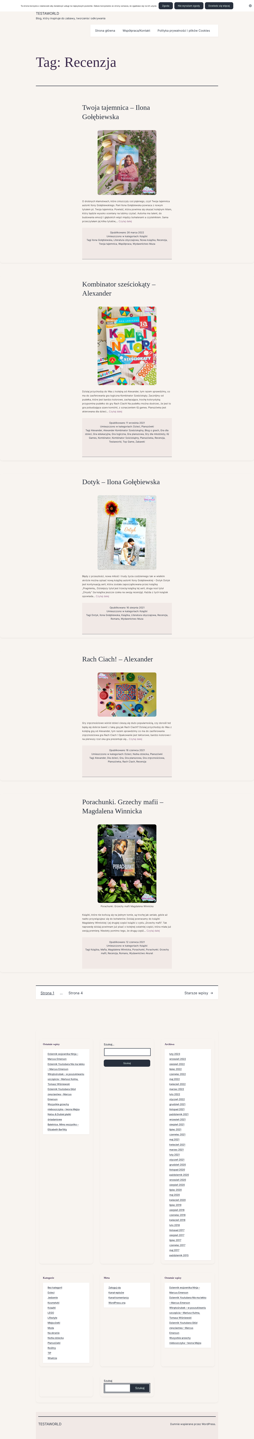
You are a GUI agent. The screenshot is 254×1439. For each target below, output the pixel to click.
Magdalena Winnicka (119, 949)
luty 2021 (174, 1154)
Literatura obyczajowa (126, 239)
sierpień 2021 (176, 1124)
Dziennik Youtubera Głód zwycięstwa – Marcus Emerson (62, 1094)
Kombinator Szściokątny (125, 437)
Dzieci (136, 426)
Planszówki (147, 426)
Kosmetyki (53, 1302)
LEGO (51, 1312)
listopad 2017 (176, 1230)
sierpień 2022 (177, 1064)
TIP (49, 1352)
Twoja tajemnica (108, 243)
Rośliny (52, 1347)
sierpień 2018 (176, 1209)
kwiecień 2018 (177, 1219)
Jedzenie (53, 1297)
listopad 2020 (177, 1169)
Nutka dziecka (141, 754)
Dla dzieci (112, 757)
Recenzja (162, 239)
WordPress (208, 1424)
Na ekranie (54, 1332)
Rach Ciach (128, 761)
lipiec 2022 (175, 1069)
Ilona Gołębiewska (102, 239)
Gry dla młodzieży (155, 434)
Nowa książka (148, 239)
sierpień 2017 (176, 1235)
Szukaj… (109, 1044)
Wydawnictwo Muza (144, 243)
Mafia (104, 949)
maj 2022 (174, 1079)
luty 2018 (174, 1225)
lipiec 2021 (175, 1129)
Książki (143, 236)
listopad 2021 (177, 1109)
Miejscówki (54, 1322)
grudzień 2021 (177, 1104)
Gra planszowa (135, 434)
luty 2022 (174, 1094)
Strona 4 (75, 993)
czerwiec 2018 (177, 1214)
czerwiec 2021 (177, 1134)
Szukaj (108, 1380)
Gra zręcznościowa (153, 757)
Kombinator (104, 437)
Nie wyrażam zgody (189, 5)
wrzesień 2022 (177, 1058)
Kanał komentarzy (118, 1297)
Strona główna (105, 30)
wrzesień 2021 (177, 1119)
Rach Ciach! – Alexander (117, 659)
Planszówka (146, 437)
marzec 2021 (176, 1149)
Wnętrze (52, 1358)
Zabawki (140, 441)
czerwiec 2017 (177, 1245)
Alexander (96, 430)
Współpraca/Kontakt (136, 30)
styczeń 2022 (177, 1099)
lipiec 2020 (175, 1189)
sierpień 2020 (177, 1184)
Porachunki (138, 949)
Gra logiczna (119, 434)
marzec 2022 (176, 1089)
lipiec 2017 (175, 1240)
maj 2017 (174, 1250)
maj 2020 (174, 1194)
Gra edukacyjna (101, 434)
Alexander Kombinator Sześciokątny (123, 430)
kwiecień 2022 (177, 1084)
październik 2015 (179, 1255)
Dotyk (95, 615)
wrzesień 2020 (177, 1179)
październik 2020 (179, 1174)
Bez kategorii (55, 1287)
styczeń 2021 (176, 1159)
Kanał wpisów (116, 1292)
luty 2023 (174, 1053)
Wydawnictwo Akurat (141, 953)
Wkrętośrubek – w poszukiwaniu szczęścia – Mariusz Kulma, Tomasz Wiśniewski (66, 1079)
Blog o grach (152, 430)
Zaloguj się (114, 1287)
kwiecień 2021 (177, 1144)
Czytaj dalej (125, 221)
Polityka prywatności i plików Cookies (184, 30)
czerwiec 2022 (177, 1074)
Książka (125, 615)
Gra (121, 757)
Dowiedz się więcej (219, 5)
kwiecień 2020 (177, 1199)
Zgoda (165, 5)
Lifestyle (52, 1317)
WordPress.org (116, 1302)
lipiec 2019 (175, 1204)
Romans (115, 618)
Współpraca (124, 243)
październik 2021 (179, 1114)
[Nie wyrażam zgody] (250, 5)
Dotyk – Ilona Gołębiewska (121, 482)
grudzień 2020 (177, 1164)
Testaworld (47, 13)
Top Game (128, 441)
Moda (51, 1327)
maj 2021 (174, 1139)
